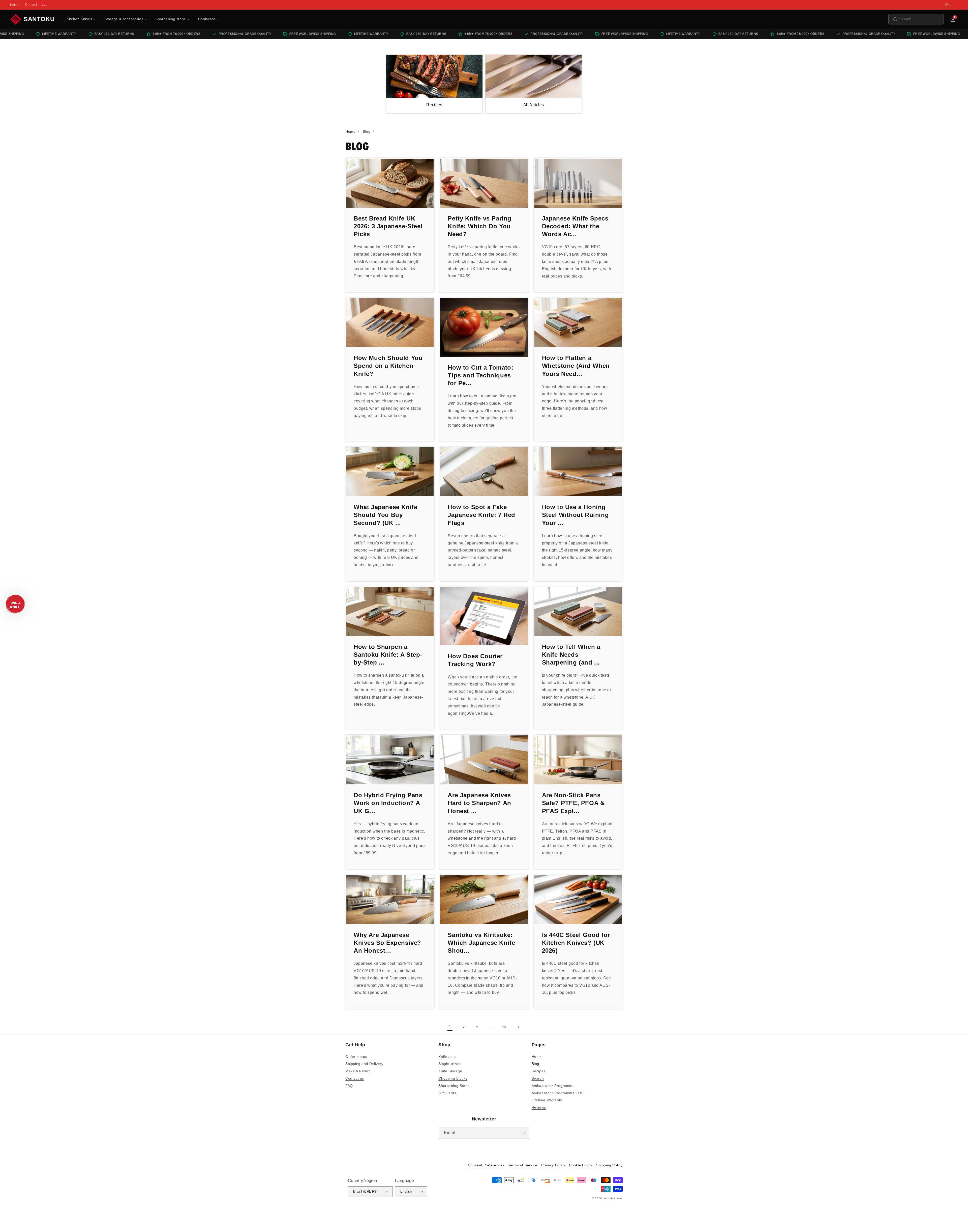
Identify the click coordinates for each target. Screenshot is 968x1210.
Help (13, 5)
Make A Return (358, 1071)
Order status (356, 1057)
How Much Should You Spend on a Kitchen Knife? (388, 365)
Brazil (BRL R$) (365, 1191)
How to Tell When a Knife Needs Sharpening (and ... (571, 654)
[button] (916, 19)
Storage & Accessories (123, 19)
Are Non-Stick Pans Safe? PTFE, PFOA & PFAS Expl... (573, 803)
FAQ (349, 1086)
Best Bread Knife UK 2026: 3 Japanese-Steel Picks (388, 226)
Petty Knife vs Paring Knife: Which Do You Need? (479, 226)
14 (504, 1027)
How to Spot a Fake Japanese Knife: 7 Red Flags (481, 515)
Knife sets (447, 1057)
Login (46, 4)
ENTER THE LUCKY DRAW (484, 1194)
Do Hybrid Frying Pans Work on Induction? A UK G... (388, 803)
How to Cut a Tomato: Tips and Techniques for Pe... (480, 375)
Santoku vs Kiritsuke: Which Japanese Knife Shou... (481, 942)
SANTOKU (39, 19)
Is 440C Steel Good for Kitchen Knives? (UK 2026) (576, 942)
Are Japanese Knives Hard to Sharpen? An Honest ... (479, 803)
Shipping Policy (609, 1165)
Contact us (354, 1078)
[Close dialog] (588, 1118)
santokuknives (613, 1198)
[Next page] (518, 1027)
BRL (948, 5)
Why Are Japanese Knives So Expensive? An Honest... (387, 942)
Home (537, 1057)
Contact (31, 4)
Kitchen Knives (79, 19)
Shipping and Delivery (364, 1064)
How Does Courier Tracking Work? (475, 660)
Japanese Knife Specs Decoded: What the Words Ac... (575, 226)
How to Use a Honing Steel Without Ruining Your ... (575, 515)
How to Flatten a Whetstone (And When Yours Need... (576, 365)
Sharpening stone (170, 19)
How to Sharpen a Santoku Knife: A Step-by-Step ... (388, 654)
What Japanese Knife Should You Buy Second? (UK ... (385, 515)
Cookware (207, 19)
